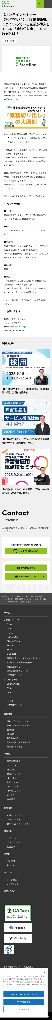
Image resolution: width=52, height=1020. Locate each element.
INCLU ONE (12, 637)
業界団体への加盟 (14, 746)
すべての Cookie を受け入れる (24, 994)
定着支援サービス (14, 667)
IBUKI (9, 628)
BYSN (9, 624)
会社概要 (11, 729)
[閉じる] (44, 972)
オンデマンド (13, 884)
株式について (13, 782)
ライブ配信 (9, 40)
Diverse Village (13, 641)
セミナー (8, 872)
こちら (32, 300)
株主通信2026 (13, 761)
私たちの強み (13, 738)
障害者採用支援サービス (17, 671)
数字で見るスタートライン (18, 824)
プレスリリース (14, 842)
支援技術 (11, 846)
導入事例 (11, 861)
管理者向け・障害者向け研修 (19, 662)
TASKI (9, 650)
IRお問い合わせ (13, 791)
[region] (24, 993)
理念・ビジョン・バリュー (18, 721)
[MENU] (48, 4)
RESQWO (11, 645)
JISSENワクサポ (14, 675)
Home (4, 596)
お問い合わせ (10, 891)
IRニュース (12, 765)
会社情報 (8, 714)
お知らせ (8, 831)
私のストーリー (14, 865)
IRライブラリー (13, 778)
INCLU (10, 633)
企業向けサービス (12, 620)
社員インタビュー (14, 815)
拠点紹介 (11, 734)
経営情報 (11, 769)
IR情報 (7, 753)
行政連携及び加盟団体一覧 (18, 742)
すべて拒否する (24, 1002)
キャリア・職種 (14, 819)
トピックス (12, 838)
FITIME (10, 701)
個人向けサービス (12, 679)
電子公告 (11, 795)
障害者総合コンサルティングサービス (23, 658)
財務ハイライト (14, 774)
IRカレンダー (12, 786)
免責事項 (11, 799)
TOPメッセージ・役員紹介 (18, 725)
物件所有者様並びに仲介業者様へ (18, 967)
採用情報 (8, 808)
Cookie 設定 (23, 1009)
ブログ (7, 853)
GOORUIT (11, 654)
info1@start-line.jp (18, 327)
